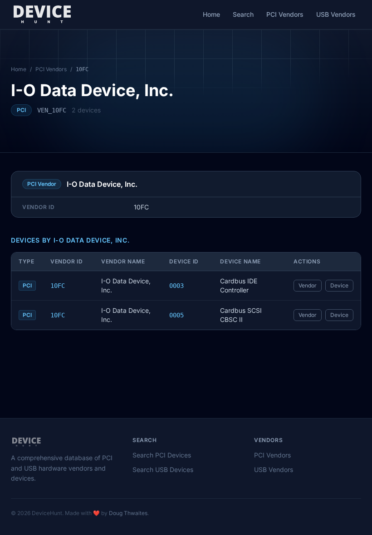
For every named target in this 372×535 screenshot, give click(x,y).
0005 (176, 315)
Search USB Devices (162, 469)
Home (211, 14)
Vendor (308, 285)
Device (339, 285)
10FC (57, 285)
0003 (176, 285)
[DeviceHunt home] (42, 14)
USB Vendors (336, 14)
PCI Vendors (284, 14)
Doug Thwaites (128, 513)
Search (243, 14)
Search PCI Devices (161, 455)
